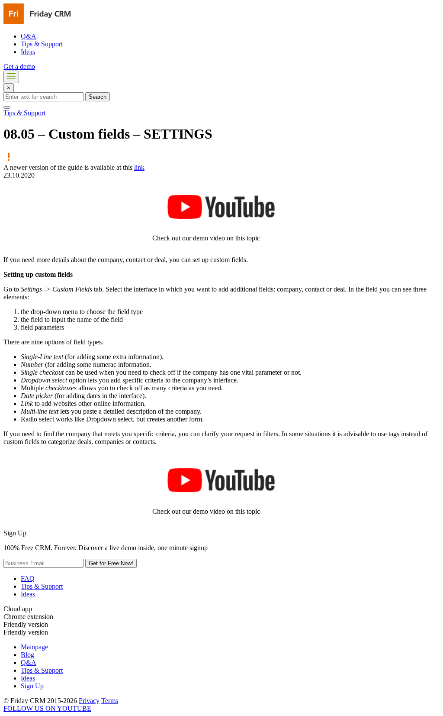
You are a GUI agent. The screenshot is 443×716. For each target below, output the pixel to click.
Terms (109, 700)
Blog (27, 654)
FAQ (28, 578)
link (139, 167)
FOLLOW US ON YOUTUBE (47, 708)
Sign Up (32, 686)
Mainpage (34, 647)
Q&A (28, 36)
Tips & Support (42, 44)
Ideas (28, 51)
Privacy (89, 700)
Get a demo (19, 66)
